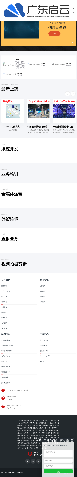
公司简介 (4, 307)
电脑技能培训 (5, 372)
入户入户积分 (5, 291)
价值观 (3, 312)
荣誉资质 (4, 286)
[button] (72, 42)
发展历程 (4, 302)
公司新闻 (43, 302)
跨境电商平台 (5, 366)
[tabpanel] (38, 28)
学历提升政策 (44, 350)
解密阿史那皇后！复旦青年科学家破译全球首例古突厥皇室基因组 (64, 126)
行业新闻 (43, 296)
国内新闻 (43, 291)
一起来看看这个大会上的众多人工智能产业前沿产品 (38, 126)
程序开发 (4, 361)
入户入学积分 (5, 356)
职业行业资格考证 (7, 350)
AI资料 (42, 361)
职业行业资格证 (45, 356)
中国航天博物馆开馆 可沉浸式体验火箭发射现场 (12, 126)
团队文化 (4, 296)
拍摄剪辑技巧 (44, 345)
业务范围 (4, 317)
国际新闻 (43, 286)
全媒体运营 (4, 377)
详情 (54, 33)
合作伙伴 (4, 328)
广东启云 (6, 472)
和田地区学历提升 (7, 345)
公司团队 (4, 323)
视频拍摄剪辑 (5, 340)
